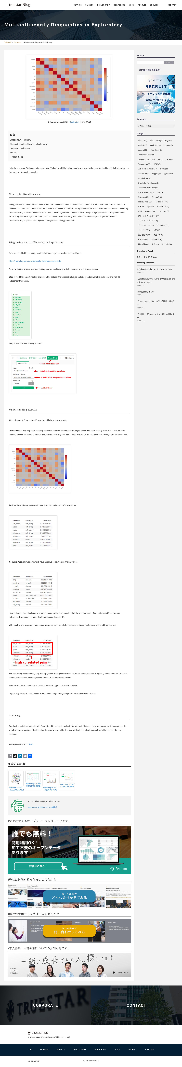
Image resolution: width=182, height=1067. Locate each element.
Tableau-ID (7, 42)
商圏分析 (158, 235)
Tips (150, 207)
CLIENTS (89, 5)
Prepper (156, 174)
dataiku (142, 150)
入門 (156, 230)
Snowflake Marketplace (148, 183)
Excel (169, 159)
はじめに (164, 211)
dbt (160, 159)
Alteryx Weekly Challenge (161, 141)
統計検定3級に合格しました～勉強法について (155, 269)
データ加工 (163, 225)
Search (169, 62)
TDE (141, 207)
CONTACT (172, 5)
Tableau (157, 197)
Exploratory (18, 42)
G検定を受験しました (145, 292)
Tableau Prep (145, 202)
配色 (155, 244)
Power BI (143, 174)
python (168, 174)
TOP (30, 1050)
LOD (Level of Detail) (147, 169)
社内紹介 (143, 240)
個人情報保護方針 (33, 1061)
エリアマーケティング (148, 221)
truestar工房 (163, 207)
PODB (164, 169)
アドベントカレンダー (148, 216)
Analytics (155, 145)
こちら (30, 744)
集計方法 (167, 244)
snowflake (144, 178)
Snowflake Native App (148, 188)
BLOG (131, 5)
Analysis (142, 145)
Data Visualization (146, 159)
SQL (160, 192)
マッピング (144, 230)
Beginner (168, 145)
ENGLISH (154, 5)
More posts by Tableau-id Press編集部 (42, 807)
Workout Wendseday (147, 211)
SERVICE (78, 5)
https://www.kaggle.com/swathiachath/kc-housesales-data (35, 261)
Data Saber (156, 150)
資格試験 (143, 244)
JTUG (157, 164)
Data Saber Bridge (146, 155)
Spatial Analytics (146, 192)
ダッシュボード (146, 225)
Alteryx (142, 141)
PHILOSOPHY (103, 5)
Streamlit (143, 197)
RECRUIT (142, 5)
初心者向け (144, 235)
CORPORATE (119, 5)
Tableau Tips (161, 202)
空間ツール (156, 240)
